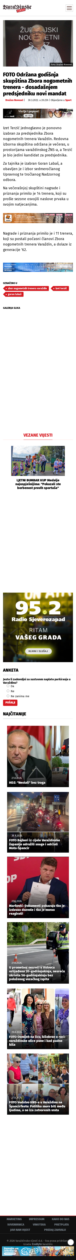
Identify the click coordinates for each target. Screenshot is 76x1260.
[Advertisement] (38, 540)
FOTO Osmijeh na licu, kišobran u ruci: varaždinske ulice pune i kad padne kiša (37, 1040)
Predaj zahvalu (55, 1230)
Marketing (14, 1219)
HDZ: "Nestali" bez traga (27, 783)
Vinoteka (39, 1224)
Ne (12, 691)
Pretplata (61, 1224)
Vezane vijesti (38, 435)
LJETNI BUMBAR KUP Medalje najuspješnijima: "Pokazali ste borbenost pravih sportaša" (38, 484)
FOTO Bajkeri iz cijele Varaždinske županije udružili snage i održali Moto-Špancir (34, 844)
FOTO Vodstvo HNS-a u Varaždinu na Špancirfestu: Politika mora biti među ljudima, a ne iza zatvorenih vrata (37, 1106)
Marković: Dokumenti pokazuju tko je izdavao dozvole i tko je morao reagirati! (37, 909)
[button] (6, 468)
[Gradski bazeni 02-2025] (38, 267)
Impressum (36, 1219)
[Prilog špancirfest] (38, 1251)
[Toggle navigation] (69, 8)
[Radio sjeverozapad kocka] (38, 627)
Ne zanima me (19, 696)
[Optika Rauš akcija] (38, 113)
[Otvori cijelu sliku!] (38, 43)
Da (12, 686)
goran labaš (14, 294)
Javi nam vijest (20, 1230)
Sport (68, 100)
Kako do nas (60, 1219)
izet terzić (61, 288)
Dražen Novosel (14, 100)
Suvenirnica (15, 1224)
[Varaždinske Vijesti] (17, 7)
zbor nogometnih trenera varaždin (27, 288)
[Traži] (42, 7)
